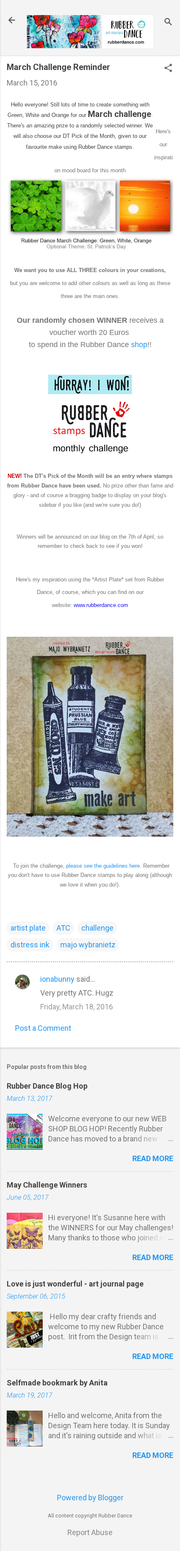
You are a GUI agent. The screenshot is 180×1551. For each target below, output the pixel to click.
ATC (63, 927)
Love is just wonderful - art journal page (75, 1283)
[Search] (168, 23)
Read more (152, 1158)
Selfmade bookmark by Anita (57, 1382)
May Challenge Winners (47, 1184)
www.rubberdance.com (101, 605)
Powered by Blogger (90, 1497)
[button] (168, 69)
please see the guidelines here (103, 866)
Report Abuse (90, 1532)
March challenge (119, 114)
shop (139, 344)
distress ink (29, 944)
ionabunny (57, 979)
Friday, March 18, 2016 (76, 1006)
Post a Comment (43, 1028)
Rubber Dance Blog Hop (47, 1086)
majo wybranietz (88, 944)
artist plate (28, 927)
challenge (97, 927)
